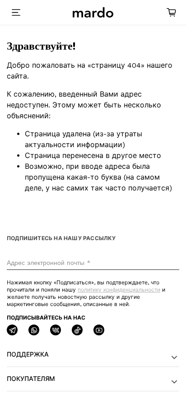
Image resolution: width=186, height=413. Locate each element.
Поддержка (28, 354)
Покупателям (31, 378)
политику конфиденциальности (119, 290)
